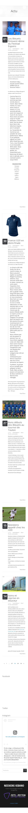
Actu (22, 48)
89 (18, 663)
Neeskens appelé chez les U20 (16, 527)
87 (12, 663)
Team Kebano (16, 48)
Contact (12, 803)
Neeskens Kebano (22, 762)
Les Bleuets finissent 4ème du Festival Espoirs (16, 42)
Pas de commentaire (13, 50)
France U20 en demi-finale (16, 242)
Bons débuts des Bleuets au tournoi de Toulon (16, 426)
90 (21, 663)
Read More (22, 207)
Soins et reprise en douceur (13, 598)
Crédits (16, 803)
